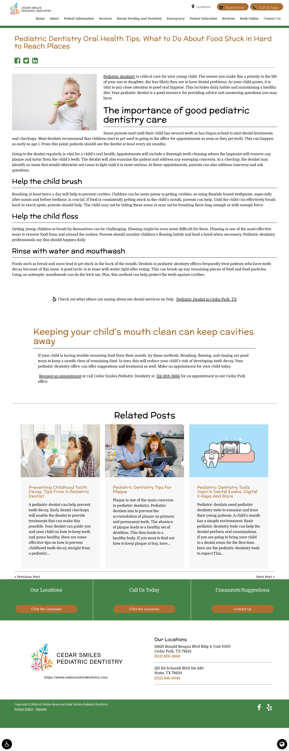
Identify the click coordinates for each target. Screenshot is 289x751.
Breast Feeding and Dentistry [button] (139, 18)
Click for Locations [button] (46, 609)
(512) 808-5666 (167, 656)
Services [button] (105, 18)
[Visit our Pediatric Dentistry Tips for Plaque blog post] (144, 450)
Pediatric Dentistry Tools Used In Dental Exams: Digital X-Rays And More (227, 491)
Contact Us (243, 609)
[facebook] (259, 707)
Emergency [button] (176, 18)
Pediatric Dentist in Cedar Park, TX (206, 299)
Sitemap (41, 709)
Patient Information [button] (79, 18)
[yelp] (269, 707)
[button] (7, 744)
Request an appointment (60, 376)
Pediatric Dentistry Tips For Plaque (142, 489)
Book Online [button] (249, 18)
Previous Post (28, 577)
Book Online (235, 7)
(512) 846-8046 (167, 678)
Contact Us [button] (272, 18)
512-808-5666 (168, 376)
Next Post (264, 577)
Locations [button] (203, 7)
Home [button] (40, 18)
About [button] (54, 18)
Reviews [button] (228, 18)
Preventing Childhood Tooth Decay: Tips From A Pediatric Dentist (59, 491)
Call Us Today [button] (269, 7)
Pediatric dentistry (119, 77)
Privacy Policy (23, 709)
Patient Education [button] (203, 18)
